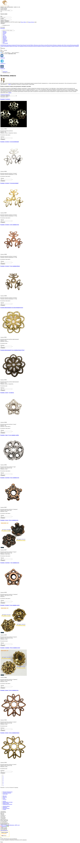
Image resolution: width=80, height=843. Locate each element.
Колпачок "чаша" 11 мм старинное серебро (9, 435)
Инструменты (50, 45)
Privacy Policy (23, 22)
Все (3, 52)
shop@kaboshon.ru (4, 830)
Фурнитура (44, 46)
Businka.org (5, 39)
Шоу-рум (4, 36)
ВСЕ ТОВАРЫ (76, 46)
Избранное (5, 807)
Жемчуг (32, 45)
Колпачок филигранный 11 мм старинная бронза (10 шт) (12, 350)
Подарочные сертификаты (67, 46)
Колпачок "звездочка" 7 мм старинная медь (9, 562)
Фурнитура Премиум (37, 46)
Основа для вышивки (4, 46)
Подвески (18, 45)
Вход (4, 42)
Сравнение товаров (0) (5, 94)
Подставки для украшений (18, 46)
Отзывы (4, 38)
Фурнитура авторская (28, 46)
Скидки (4, 35)
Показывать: (2, 96)
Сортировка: (3, 95)
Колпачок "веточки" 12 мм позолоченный (9, 183)
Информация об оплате (7, 804)
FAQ (4, 34)
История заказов (6, 808)
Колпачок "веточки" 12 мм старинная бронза (10, 266)
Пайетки (11, 46)
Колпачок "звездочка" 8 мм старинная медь (9, 477)
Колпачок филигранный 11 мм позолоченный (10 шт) (11, 307)
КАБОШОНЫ (3, 45)
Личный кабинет (6, 806)
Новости (4, 31)
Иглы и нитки (44, 45)
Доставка (5, 32)
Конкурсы (5, 37)
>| (3, 785)
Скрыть (9, 92)
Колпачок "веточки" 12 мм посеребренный (9, 141)
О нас (4, 798)
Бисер (21, 45)
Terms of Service (31, 22)
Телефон (2, 18)
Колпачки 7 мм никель (5, 99)
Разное (60, 46)
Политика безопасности (7, 791)
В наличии (7, 52)
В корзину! (3, 139)
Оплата (4, 33)
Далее (9, 84)
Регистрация (5, 43)
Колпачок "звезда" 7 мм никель (7, 392)
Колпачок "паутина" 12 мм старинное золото (10, 605)
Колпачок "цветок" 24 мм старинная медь (9, 690)
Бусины (24, 45)
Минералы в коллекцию (11, 45)
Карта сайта (5, 793)
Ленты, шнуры (67, 45)
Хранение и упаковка (50, 46)
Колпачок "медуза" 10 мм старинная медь (9, 520)
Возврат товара (6, 803)
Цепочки (57, 46)
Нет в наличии (15, 52)
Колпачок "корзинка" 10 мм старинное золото (10, 647)
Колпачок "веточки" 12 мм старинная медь (9, 224)
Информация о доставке (7, 802)
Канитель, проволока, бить (58, 45)
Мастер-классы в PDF (74, 45)
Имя (1, 16)
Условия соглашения (7, 792)
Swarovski (28, 45)
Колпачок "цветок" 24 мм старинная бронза (9, 732)
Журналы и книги (37, 45)
